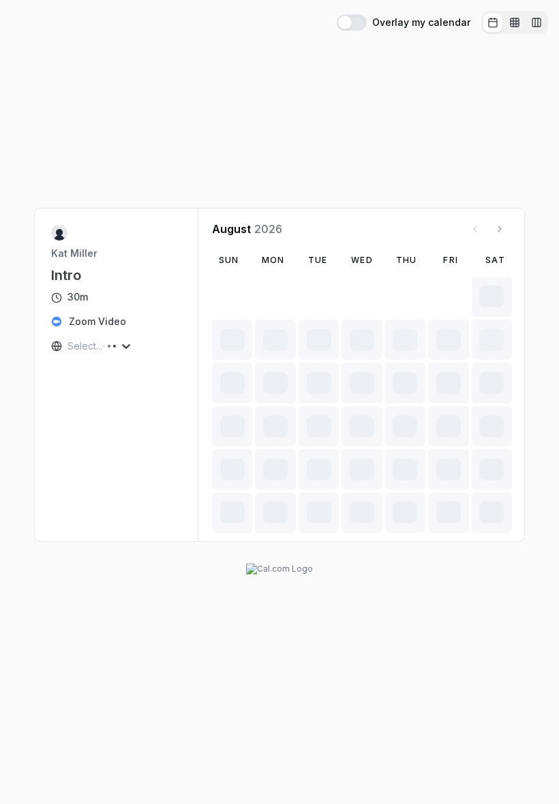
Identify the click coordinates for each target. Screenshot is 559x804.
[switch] (352, 22)
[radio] (493, 22)
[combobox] (68, 346)
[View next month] (499, 229)
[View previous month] (475, 229)
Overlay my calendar (421, 22)
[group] (514, 22)
